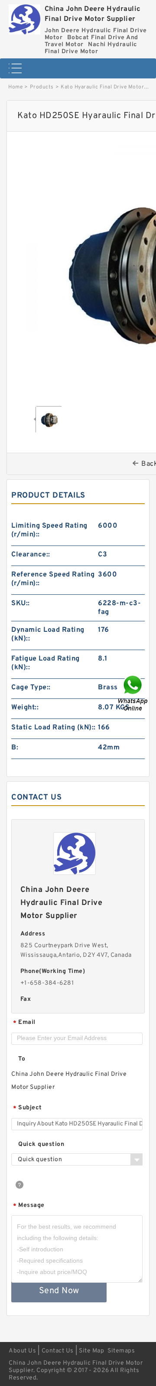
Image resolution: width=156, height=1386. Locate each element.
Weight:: (25, 707)
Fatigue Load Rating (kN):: (45, 663)
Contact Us (58, 1351)
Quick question (41, 1144)
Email (24, 1023)
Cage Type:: (31, 687)
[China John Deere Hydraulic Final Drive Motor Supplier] (24, 17)
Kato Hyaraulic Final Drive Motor (102, 87)
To (21, 1059)
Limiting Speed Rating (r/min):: (49, 530)
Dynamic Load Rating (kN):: (47, 634)
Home (15, 87)
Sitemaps (121, 1351)
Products (42, 87)
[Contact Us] (133, 693)
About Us (22, 1351)
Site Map (91, 1351)
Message (29, 1206)
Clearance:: (30, 554)
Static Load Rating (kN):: (53, 727)
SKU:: (20, 603)
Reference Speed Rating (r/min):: (52, 579)
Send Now (59, 1291)
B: (14, 747)
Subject (27, 1108)
